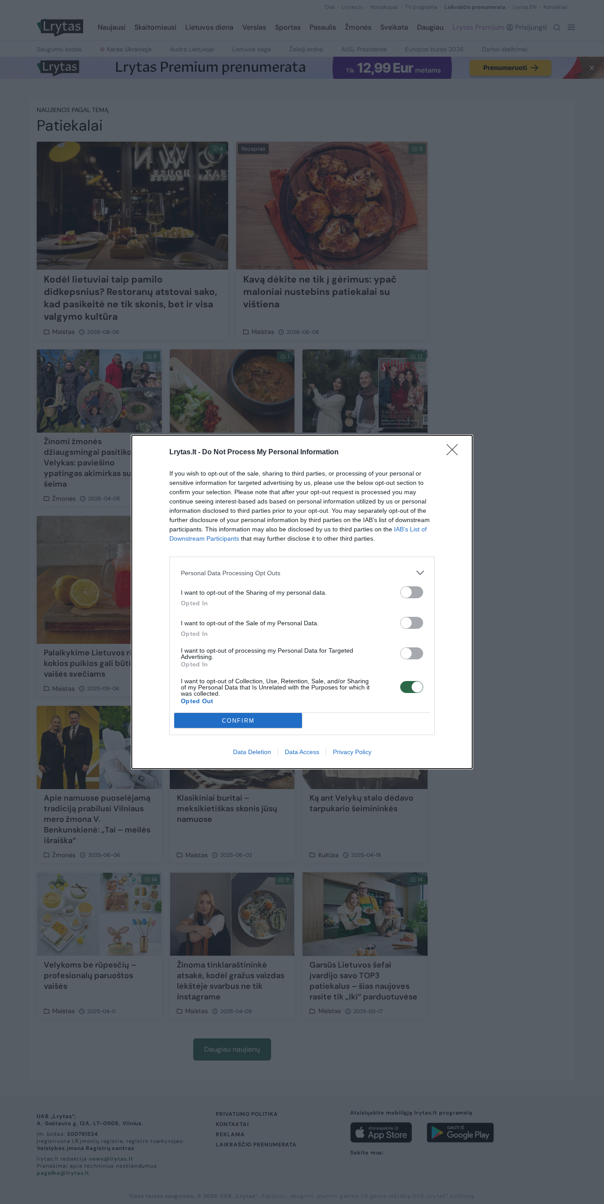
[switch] (411, 592)
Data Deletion (252, 751)
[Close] (455, 452)
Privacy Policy (352, 751)
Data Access (302, 751)
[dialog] (302, 602)
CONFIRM (238, 720)
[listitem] (302, 572)
